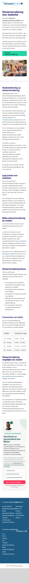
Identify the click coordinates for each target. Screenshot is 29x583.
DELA (4, 536)
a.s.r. (3, 534)
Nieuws (18, 518)
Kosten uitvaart (7, 506)
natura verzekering (20, 241)
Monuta (4, 538)
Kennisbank (19, 506)
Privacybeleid (20, 515)
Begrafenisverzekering (9, 509)
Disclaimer (19, 513)
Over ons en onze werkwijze (13, 482)
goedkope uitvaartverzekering (14, 376)
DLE (3, 540)
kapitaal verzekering (10, 254)
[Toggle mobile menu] (26, 3)
